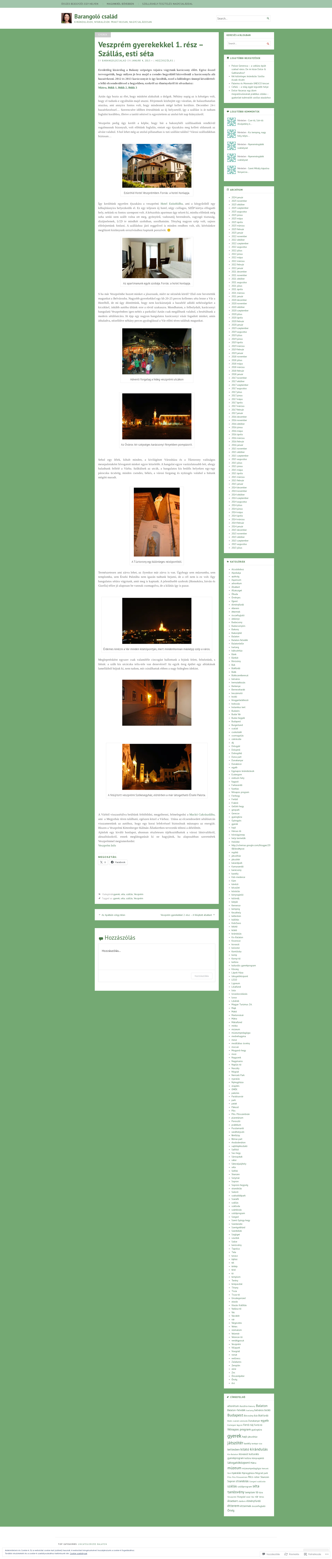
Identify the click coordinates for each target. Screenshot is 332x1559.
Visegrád (236, 1351)
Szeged (235, 1216)
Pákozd (235, 1107)
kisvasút (235, 944)
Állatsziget (237, 590)
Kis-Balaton (237, 937)
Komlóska (236, 951)
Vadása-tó (236, 1308)
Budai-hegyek (238, 718)
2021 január (237, 296)
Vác (233, 1312)
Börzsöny (236, 661)
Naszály (235, 1068)
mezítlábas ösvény (241, 1043)
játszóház (236, 855)
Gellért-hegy (238, 806)
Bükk (234, 672)
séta (123, 894)
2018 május (237, 363)
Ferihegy (236, 795)
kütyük (235, 901)
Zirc (233, 1372)
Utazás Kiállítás (239, 1305)
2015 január (237, 483)
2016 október (238, 423)
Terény (235, 1280)
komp (234, 955)
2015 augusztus (239, 459)
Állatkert (236, 587)
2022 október (238, 239)
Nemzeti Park (238, 1075)
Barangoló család (95, 16)
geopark (235, 809)
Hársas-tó (236, 831)
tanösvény (237, 1245)
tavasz (235, 1255)
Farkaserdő (237, 785)
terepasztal (237, 1284)
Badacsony (237, 622)
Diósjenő (236, 749)
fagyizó (235, 781)
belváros (236, 679)
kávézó (235, 884)
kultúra (235, 962)
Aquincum (236, 579)
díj (233, 742)
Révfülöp (236, 1135)
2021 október (238, 278)
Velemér (235, 1333)
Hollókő (235, 841)
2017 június (237, 395)
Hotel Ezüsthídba (172, 203)
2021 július (237, 285)
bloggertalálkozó (240, 700)
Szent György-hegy (241, 1220)
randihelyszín (238, 1131)
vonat (234, 1354)
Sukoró (235, 1192)
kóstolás (236, 891)
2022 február (238, 264)
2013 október (238, 537)
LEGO (234, 979)
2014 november (239, 491)
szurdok (235, 1238)
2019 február (238, 349)
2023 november (239, 200)
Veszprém (138, 894)
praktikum (236, 1124)
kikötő (234, 926)
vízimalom (237, 1330)
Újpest (235, 601)
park (234, 1100)
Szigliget (236, 1234)
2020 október (238, 307)
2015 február (238, 480)
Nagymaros (237, 1061)
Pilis (234, 1110)
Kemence (236, 905)
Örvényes (236, 597)
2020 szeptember (240, 310)
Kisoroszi (236, 940)
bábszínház (237, 650)
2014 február (238, 522)
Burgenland (237, 725)
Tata (234, 1252)
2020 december (239, 300)
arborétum (237, 583)
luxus (234, 997)
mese (234, 1039)
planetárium (237, 1117)
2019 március (238, 346)
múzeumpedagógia (241, 1032)
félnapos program (240, 792)
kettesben (236, 916)
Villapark (236, 1347)
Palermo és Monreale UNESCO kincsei (250, 83)
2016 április (237, 434)
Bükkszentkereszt (240, 675)
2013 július (237, 547)
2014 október (238, 494)
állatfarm (242, 1501)
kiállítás (235, 919)
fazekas (235, 788)
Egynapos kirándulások (243, 771)
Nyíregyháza (237, 1082)
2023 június (237, 215)
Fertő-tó (258, 1424)
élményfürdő (238, 604)
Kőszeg (235, 969)
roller (257, 1477)
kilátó (234, 930)
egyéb (234, 767)
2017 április (237, 402)
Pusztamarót (238, 1128)
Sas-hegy (236, 1153)
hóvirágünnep (238, 834)
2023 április (237, 222)
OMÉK (234, 1089)
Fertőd (235, 799)
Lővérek (235, 1001)
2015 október (238, 452)
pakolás (235, 1093)
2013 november (239, 533)
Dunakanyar (237, 760)
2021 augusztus (239, 282)
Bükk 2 (122, 87)
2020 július (237, 314)
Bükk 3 (132, 87)
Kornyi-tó (236, 958)
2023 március (238, 225)
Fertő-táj (248, 1424)
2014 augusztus (239, 501)
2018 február (238, 370)
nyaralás (236, 1078)
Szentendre (237, 1224)
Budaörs (236, 710)
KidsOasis (236, 923)
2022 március (238, 261)
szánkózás (237, 1209)
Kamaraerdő (237, 866)
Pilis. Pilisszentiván (241, 1114)
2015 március (238, 477)
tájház (234, 1259)
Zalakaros (236, 1361)
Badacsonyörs (238, 625)
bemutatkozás (238, 682)
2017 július (237, 392)
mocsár (235, 1047)
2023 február (238, 229)
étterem (235, 608)
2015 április (237, 473)
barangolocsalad (114, 60)
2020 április (237, 317)
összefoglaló (238, 615)
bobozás (236, 703)
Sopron (235, 1181)
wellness (236, 1358)
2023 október (238, 204)
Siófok (235, 1170)
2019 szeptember (240, 328)
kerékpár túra (257, 1443)
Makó (234, 1011)
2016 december (239, 416)
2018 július (237, 360)
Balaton (235, 636)
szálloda (236, 1206)
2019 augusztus (239, 331)
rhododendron (239, 1142)
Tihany (235, 1287)
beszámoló (237, 693)
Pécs (250, 1477)
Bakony (235, 629)
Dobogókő (237, 753)
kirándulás (237, 933)
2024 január (237, 197)
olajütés (235, 1085)
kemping (236, 909)
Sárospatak (237, 1156)
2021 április (237, 289)
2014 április (237, 515)
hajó (234, 827)
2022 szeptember (240, 243)
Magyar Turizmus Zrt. (242, 1004)
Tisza (234, 1291)
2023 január (237, 232)
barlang (235, 647)
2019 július (237, 335)
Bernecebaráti (238, 689)
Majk (234, 1008)
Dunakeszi (237, 764)
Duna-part (236, 756)
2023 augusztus (239, 211)
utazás (235, 1301)
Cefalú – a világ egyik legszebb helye (250, 86)
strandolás (237, 1188)
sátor (234, 1160)
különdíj (235, 898)
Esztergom (237, 774)
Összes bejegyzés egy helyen (79, 3)
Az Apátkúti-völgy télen (113, 915)
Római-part (237, 1139)
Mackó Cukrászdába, (202, 814)
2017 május (237, 399)
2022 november (239, 236)
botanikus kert (238, 707)
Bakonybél (237, 633)
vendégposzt (238, 1340)
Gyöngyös (236, 820)
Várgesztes (237, 1322)
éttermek (236, 611)
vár (233, 1319)
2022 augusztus (239, 246)
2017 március (238, 406)
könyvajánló (237, 894)
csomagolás (238, 735)
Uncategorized (239, 1298)
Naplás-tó (236, 1064)
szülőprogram (238, 1213)
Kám (234, 880)
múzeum (236, 1029)
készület (236, 887)
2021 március (238, 292)
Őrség (234, 1379)
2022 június (237, 254)
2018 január (237, 374)
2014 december (239, 487)
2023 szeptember (240, 208)
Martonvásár (238, 1015)
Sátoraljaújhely (239, 1163)
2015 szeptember (240, 455)
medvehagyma (239, 1036)
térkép (235, 1266)
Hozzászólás (164, 60)
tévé (234, 1269)
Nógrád (235, 1071)
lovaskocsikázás (239, 993)
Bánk (234, 654)
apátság (235, 576)
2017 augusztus (239, 388)
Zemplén (236, 1365)
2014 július (237, 505)
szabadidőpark (239, 1195)
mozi (234, 1054)
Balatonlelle (238, 643)
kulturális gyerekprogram (244, 965)
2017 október (238, 381)
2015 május (237, 469)
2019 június (237, 339)
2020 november (239, 303)
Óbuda (235, 594)
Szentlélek (237, 1230)
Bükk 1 (112, 87)
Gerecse (235, 813)
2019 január (237, 353)
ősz (233, 1383)
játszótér (236, 859)
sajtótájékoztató (239, 1146)
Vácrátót (235, 1315)
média (235, 1025)
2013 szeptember (240, 540)
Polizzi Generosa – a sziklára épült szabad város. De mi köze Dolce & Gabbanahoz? (249, 69)
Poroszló (236, 1121)
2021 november (239, 275)
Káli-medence (238, 877)
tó (233, 1273)
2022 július (237, 250)
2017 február (238, 409)
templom (236, 1276)
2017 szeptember (240, 385)
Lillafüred (236, 986)
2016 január (237, 445)
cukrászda (236, 739)
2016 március (238, 438)
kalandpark (237, 862)
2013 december (239, 529)
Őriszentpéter (238, 1376)
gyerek (102, 34)
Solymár (236, 1178)
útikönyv (236, 618)
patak (234, 1103)
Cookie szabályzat (78, 1553)
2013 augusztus (239, 544)
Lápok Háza (237, 972)
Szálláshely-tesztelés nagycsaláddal (167, 3)
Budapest (236, 721)
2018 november (239, 356)
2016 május (237, 431)
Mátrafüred (237, 1022)
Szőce (234, 1241)
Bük (233, 664)
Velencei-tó (237, 1337)
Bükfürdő (236, 668)
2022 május (237, 257)
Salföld (235, 1149)
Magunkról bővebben (120, 3)
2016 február (238, 441)
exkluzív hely (238, 778)
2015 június (237, 466)
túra (261, 1492)
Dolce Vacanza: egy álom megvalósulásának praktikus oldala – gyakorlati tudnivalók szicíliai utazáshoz (251, 94)
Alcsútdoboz (238, 569)
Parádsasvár (237, 1096)
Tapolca (236, 1248)
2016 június (237, 427)
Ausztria (243, 1406)
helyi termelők (239, 838)
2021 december (239, 271)
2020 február (238, 321)
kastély (235, 873)
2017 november (239, 377)
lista (234, 990)
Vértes (234, 1326)
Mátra (102, 87)
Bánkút (235, 657)
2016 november (239, 420)
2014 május (237, 512)
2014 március (238, 519)
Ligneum (236, 983)
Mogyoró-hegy (239, 1050)
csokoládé (237, 732)
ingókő (235, 852)
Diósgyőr (236, 746)
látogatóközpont (240, 976)
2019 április (237, 342)
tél (233, 1262)
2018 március (238, 367)
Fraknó (235, 802)
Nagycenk (236, 1057)
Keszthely (236, 912)
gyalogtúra (237, 816)
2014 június (237, 508)
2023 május (237, 218)
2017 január (237, 413)
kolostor (236, 947)
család (235, 728)
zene (234, 1368)
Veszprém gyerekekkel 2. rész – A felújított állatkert (186, 915)
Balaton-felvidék (240, 640)
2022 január (237, 268)
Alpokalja (236, 572)
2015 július (237, 462)
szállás (129, 894)
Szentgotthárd (238, 1227)
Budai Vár (236, 714)
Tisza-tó (236, 1294)
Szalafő (235, 1199)
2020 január (237, 324)
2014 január (237, 526)
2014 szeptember (240, 498)
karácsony (236, 870)
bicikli (234, 696)
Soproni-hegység (240, 1185)
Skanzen (236, 1174)
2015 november (239, 448)
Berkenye (236, 686)
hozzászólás (202, 975)
